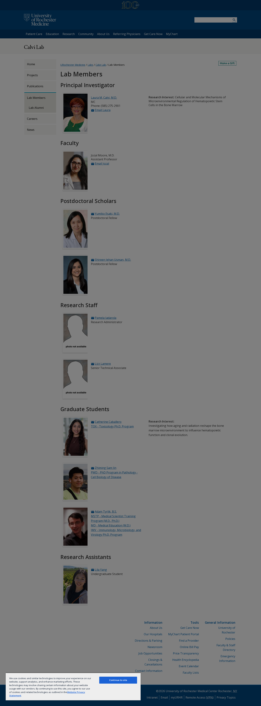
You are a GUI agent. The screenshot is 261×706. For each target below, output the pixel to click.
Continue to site (118, 680)
